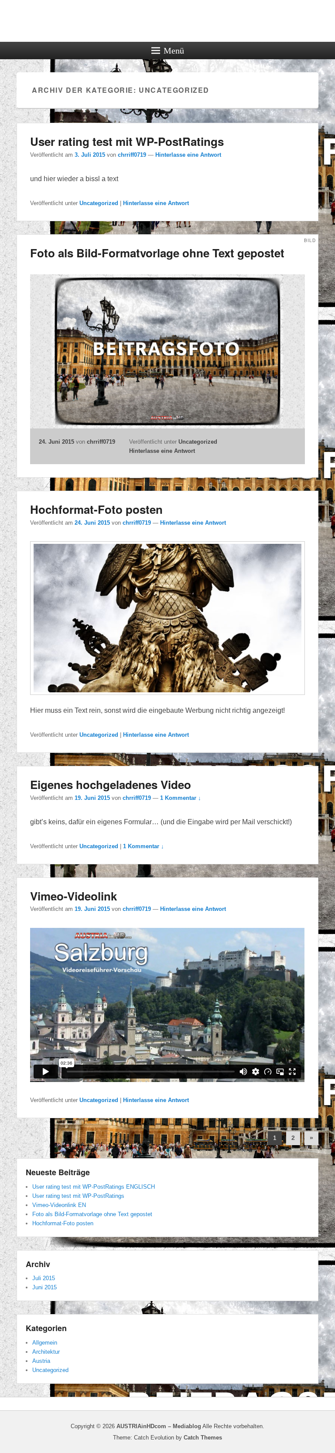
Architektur (46, 1351)
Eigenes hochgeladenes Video (110, 784)
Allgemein (44, 1342)
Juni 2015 (44, 1287)
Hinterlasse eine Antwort (188, 155)
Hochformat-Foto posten (96, 509)
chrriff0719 (132, 155)
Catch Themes (203, 1437)
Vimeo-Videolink (73, 896)
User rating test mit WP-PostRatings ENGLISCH (93, 1186)
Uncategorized (98, 203)
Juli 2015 (43, 1278)
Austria (41, 1361)
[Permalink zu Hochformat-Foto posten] (167, 699)
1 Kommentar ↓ (180, 798)
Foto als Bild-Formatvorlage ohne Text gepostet (157, 253)
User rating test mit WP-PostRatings (127, 141)
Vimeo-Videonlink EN (59, 1205)
